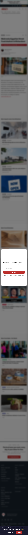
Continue (14, 272)
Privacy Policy (22, 275)
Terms (17, 275)
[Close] (24, 252)
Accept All (19, 532)
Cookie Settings (10, 532)
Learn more (23, 529)
